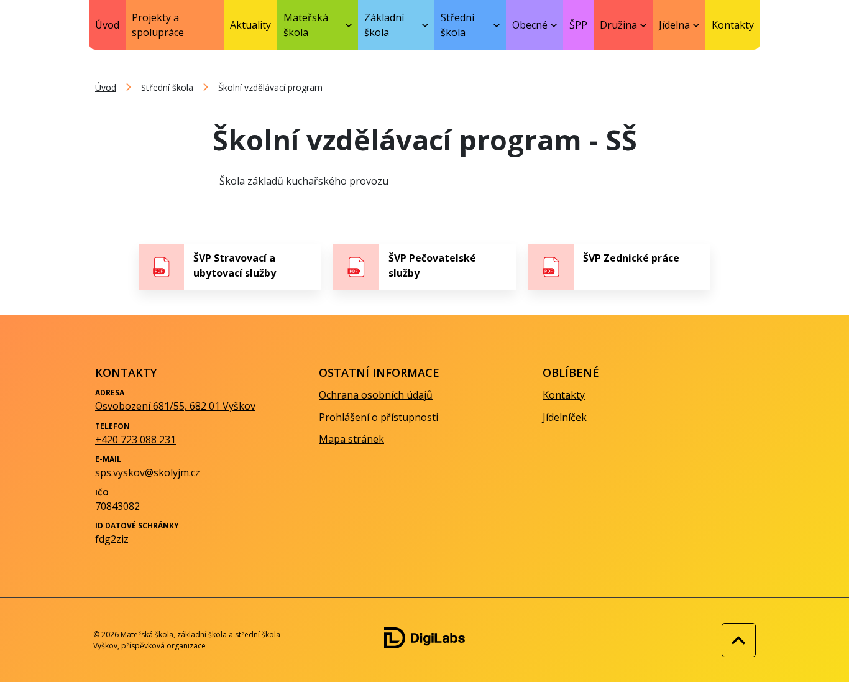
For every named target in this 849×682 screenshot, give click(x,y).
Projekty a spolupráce (158, 25)
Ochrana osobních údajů (376, 395)
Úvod (107, 25)
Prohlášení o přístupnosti (378, 417)
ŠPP (578, 25)
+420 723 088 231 (135, 439)
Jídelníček (565, 417)
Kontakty (733, 25)
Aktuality (250, 25)
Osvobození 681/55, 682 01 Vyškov (175, 406)
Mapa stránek (351, 439)
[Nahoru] (735, 640)
